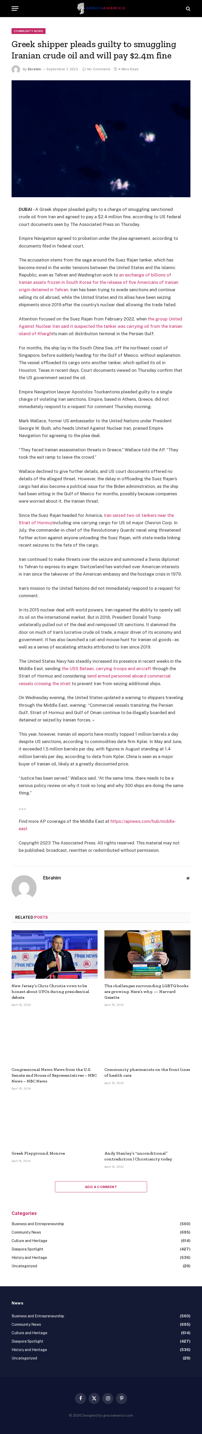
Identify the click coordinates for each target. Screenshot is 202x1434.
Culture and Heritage (29, 1241)
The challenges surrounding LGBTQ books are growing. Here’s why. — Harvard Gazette (146, 991)
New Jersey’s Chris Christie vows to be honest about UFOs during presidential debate (50, 991)
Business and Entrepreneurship (38, 1224)
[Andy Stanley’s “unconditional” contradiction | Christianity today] (147, 1122)
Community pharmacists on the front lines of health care (147, 1072)
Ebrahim (34, 69)
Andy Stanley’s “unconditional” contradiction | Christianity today (138, 1156)
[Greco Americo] (101, 8)
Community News (28, 31)
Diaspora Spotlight (27, 1249)
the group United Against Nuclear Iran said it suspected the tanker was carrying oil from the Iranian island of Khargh (100, 326)
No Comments (98, 69)
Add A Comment (101, 1187)
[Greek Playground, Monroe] (55, 1122)
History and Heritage (29, 1257)
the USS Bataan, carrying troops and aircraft (106, 668)
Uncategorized (24, 1266)
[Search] (187, 8)
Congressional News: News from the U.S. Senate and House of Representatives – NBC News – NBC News (54, 1075)
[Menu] (15, 8)
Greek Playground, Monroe (38, 1153)
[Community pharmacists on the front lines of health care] (147, 1038)
